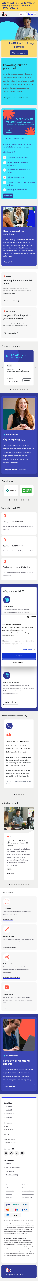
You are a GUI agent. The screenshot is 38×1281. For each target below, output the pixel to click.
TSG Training (10, 1171)
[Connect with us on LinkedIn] (22, 1153)
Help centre (6, 1008)
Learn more (8, 195)
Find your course (9, 98)
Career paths (10, 1113)
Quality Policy (25, 1184)
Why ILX (7, 262)
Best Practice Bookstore (13, 1167)
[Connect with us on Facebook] (11, 1153)
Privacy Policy (9, 1194)
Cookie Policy (9, 1197)
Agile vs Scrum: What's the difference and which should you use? (17, 843)
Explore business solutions (15, 469)
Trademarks (25, 1187)
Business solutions (24, 98)
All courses (9, 1106)
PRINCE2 (8, 1163)
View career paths (10, 333)
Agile (9, 869)
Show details (27, 649)
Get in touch (10, 1087)
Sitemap (7, 1184)
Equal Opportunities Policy (28, 1190)
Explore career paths (9, 947)
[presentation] (2, 367)
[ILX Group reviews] (16, 1215)
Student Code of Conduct (28, 1194)
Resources (9, 1117)
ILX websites (9, 1161)
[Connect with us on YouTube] (6, 1153)
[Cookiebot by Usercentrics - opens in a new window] (27, 617)
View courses (17, 53)
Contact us (8, 1123)
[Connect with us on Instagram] (17, 1153)
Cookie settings (18, 662)
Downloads (9, 1110)
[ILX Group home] (4, 14)
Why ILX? (9, 702)
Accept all (19, 656)
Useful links (8, 1187)
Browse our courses (10, 301)
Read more (27, 380)
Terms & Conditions (10, 1190)
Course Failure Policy (27, 1197)
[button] (10, 389)
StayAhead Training (12, 1175)
